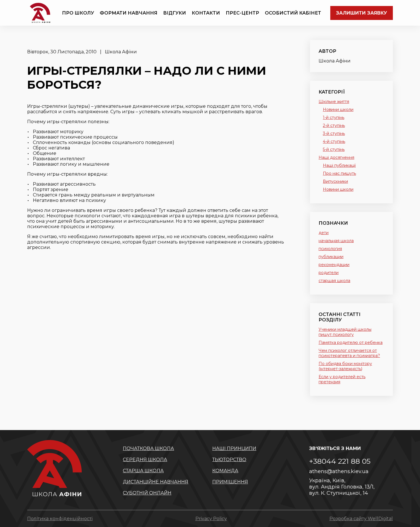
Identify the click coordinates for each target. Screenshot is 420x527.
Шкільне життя (334, 101)
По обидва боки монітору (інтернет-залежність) (345, 366)
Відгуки (174, 13)
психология (330, 248)
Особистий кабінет (293, 13)
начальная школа (336, 240)
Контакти (206, 13)
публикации (331, 256)
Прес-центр (242, 13)
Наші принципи (234, 448)
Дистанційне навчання (155, 482)
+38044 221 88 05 (340, 461)
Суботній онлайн (147, 493)
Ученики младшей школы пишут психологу (345, 332)
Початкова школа (148, 448)
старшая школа (334, 280)
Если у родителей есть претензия (342, 379)
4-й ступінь (334, 141)
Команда (225, 470)
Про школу (78, 13)
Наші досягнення (336, 157)
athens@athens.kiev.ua (339, 471)
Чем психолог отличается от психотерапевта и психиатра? (349, 353)
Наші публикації (339, 165)
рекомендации (334, 264)
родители (329, 272)
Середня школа (145, 459)
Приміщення (230, 482)
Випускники (335, 181)
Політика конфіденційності (60, 518)
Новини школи (338, 109)
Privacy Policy (211, 518)
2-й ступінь (334, 125)
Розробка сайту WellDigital (361, 518)
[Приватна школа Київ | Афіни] (40, 13)
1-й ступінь (333, 117)
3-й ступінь (334, 133)
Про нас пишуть (339, 173)
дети (324, 232)
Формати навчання (128, 13)
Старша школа (143, 470)
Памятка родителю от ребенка (351, 342)
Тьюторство (229, 459)
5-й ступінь (334, 149)
